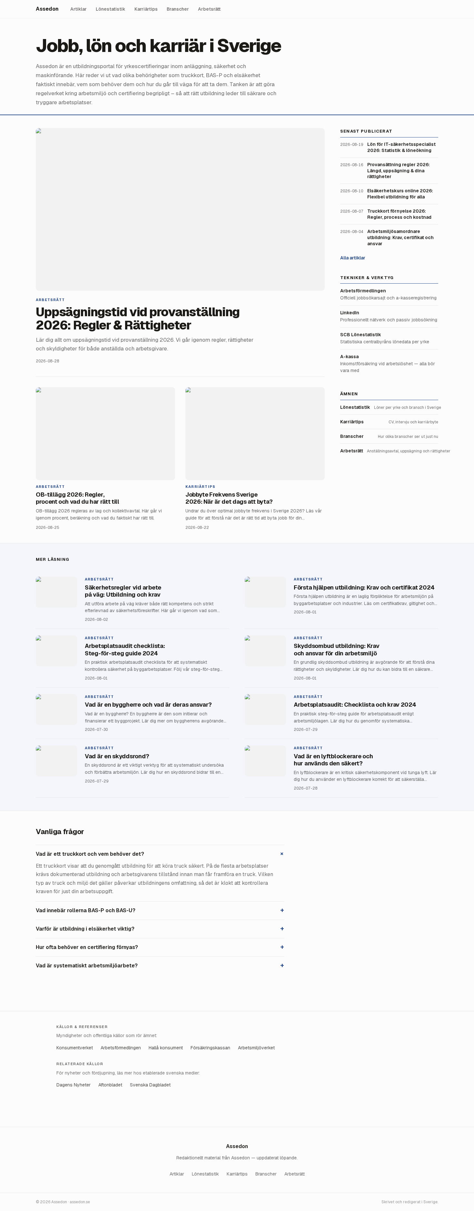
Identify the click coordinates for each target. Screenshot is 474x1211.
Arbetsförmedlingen (121, 1048)
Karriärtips (146, 9)
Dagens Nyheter (73, 1085)
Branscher (178, 9)
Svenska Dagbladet (150, 1085)
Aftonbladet (110, 1085)
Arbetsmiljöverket (256, 1048)
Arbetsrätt (209, 9)
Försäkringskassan (210, 1048)
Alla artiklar (352, 258)
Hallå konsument (166, 1048)
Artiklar (78, 9)
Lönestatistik (110, 9)
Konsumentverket (74, 1048)
